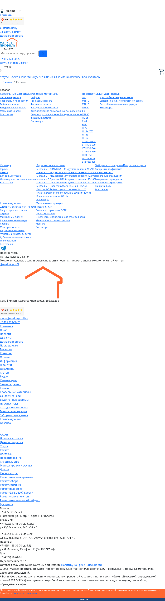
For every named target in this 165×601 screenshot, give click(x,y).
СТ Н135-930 (89, 144)
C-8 (84, 97)
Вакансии (76, 77)
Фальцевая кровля (10, 110)
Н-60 (84, 124)
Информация (8, 361)
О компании (62, 77)
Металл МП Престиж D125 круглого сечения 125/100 (65, 179)
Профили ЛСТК (44, 206)
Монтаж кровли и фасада (16, 465)
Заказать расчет (10, 32)
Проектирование (45, 213)
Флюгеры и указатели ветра (15, 233)
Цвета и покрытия (11, 442)
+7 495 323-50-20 (10, 59)
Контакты (6, 15)
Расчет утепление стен (14, 496)
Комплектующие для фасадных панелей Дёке (56, 110)
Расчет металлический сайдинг (20, 500)
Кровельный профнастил (14, 100)
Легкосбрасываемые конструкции (118, 104)
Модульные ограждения (108, 179)
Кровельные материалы (15, 93)
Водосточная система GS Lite (52, 196)
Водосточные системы (50, 165)
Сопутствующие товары (13, 210)
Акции (4, 434)
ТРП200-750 (88, 158)
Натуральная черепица (13, 107)
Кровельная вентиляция (13, 220)
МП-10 (85, 100)
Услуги (4, 77)
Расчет (4, 450)
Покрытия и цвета (134, 165)
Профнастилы (91, 93)
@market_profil (9, 264)
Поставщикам (9, 345)
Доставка (6, 454)
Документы (38, 77)
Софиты (4, 213)
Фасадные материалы (44, 93)
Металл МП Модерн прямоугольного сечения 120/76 (65, 175)
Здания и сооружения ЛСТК (51, 210)
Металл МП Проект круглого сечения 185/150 (61, 185)
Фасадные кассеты (41, 104)
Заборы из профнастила (108, 168)
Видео (4, 376)
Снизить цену (8, 28)
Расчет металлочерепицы (16, 477)
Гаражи (4, 168)
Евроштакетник (104, 172)
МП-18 (85, 104)
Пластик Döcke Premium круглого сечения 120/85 (63, 192)
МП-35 (85, 114)
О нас (3, 330)
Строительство (9, 461)
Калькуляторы (91, 77)
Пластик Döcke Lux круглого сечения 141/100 (61, 189)
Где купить (6, 504)
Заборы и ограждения (109, 165)
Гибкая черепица (9, 104)
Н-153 (85, 134)
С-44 (84, 121)
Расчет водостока (11, 489)
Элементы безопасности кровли (18, 206)
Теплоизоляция (8, 240)
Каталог (5, 388)
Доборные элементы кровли (16, 237)
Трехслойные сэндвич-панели (116, 97)
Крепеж (4, 223)
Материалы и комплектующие (53, 220)
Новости (25, 77)
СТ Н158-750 (89, 151)
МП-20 (85, 107)
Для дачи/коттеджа (10, 175)
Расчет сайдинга (10, 485)
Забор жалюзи (103, 185)
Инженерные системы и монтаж (18, 179)
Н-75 (84, 127)
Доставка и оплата (11, 35)
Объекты (14, 77)
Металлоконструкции (49, 203)
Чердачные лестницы (12, 230)
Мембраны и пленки (11, 216)
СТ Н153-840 (89, 148)
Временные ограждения (108, 182)
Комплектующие (10, 203)
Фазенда (5, 165)
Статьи (4, 372)
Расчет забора (9, 481)
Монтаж (40, 223)
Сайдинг (35, 97)
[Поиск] (43, 53)
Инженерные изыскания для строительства (60, 216)
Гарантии (6, 365)
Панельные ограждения (108, 175)
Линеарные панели (42, 100)
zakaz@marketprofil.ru (14, 318)
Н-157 (85, 138)
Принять (83, 599)
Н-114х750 (87, 131)
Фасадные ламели (41, 117)
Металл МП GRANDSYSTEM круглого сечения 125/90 (65, 168)
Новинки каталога (11, 438)
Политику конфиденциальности (81, 565)
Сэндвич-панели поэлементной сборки (121, 100)
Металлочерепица (10, 97)
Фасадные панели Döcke (44, 107)
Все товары (6, 114)
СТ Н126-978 (89, 141)
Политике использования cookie (28, 593)
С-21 (84, 110)
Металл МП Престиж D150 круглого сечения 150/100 (65, 182)
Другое (4, 469)
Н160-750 (87, 154)
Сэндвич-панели (110, 93)
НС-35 (85, 117)
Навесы (4, 172)
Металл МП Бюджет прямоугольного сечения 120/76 (65, 172)
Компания (6, 326)
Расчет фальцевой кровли (16, 492)
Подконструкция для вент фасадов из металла (56, 114)
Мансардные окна (10, 227)
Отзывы (50, 77)
